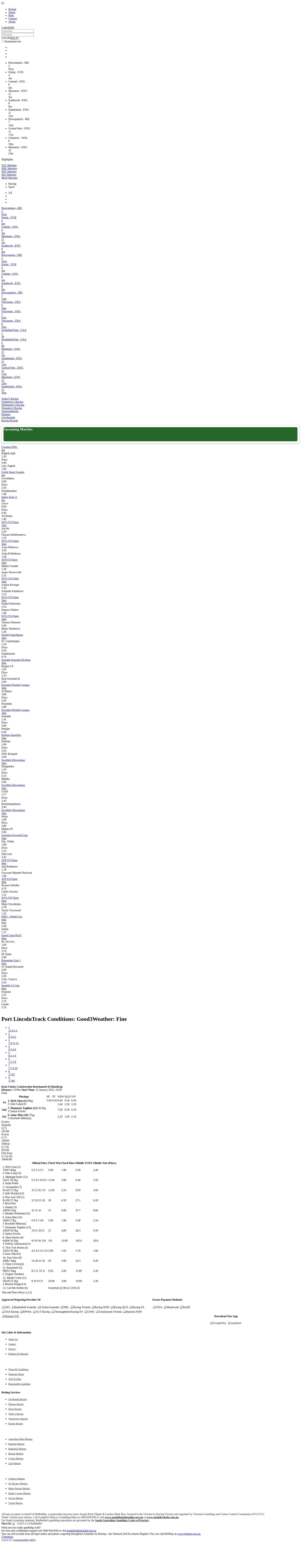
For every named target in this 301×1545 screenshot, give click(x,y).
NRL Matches (9, 168)
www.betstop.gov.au (189, 1533)
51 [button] (49, 1210)
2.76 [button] (3, 1001)
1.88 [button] (3, 706)
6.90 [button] (3, 506)
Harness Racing (16, 1404)
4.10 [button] (3, 775)
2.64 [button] (3, 625)
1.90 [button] (63, 1169)
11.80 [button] (79, 1270)
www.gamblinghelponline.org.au (124, 1517)
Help (11, 15)
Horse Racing (15, 1409)
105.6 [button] (79, 1240)
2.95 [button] (3, 700)
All (10, 192)
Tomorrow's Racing (12, 401)
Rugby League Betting (19, 1493)
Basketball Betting (17, 1448)
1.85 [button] (3, 669)
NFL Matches (9, 171)
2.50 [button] (95, 1180)
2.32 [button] (3, 575)
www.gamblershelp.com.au (163, 1517)
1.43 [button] (3, 769)
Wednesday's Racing (12, 404)
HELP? (14, 38)
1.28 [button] (3, 556)
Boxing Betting (15, 1453)
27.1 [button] (78, 1200)
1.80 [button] (95, 1250)
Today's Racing (9, 398)
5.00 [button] (50, 1169)
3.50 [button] (3, 487)
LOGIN (5, 38)
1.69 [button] (3, 744)
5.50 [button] (3, 587)
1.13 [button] (3, 594)
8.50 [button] (78, 1190)
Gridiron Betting (16, 1478)
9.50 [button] (50, 1270)
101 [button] (50, 1240)
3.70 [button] (3, 951)
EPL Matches (8, 174)
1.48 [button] (3, 494)
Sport (11, 186)
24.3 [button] (78, 1260)
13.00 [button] (64, 1240)
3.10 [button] (3, 675)
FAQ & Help (14, 1379)
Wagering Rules (16, 1374)
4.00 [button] (3, 512)
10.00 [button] (51, 1280)
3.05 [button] (3, 976)
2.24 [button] (3, 982)
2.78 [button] (3, 907)
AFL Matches (9, 165)
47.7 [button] (78, 1210)
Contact (12, 18)
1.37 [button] (3, 932)
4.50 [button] (3, 650)
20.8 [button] (95, 1240)
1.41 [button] (3, 719)
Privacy (12, 1349)
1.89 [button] (3, 844)
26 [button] (49, 1200)
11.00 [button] (51, 1180)
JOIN (11, 27)
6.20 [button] (95, 1200)
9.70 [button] (3, 656)
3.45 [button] (3, 800)
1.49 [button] (3, 612)
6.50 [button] (78, 1169)
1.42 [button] (3, 913)
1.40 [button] (3, 519)
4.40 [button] (3, 462)
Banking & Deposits (18, 1353)
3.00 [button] (63, 1180)
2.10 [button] (95, 1220)
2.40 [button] (95, 1169)
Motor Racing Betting (19, 1488)
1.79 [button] (3, 869)
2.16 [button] (3, 994)
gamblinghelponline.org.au (81, 1530)
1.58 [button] (3, 569)
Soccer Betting (15, 1498)
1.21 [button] (3, 894)
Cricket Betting (15, 1458)
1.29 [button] (3, 456)
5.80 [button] (3, 481)
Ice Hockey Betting (17, 1483)
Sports (11, 12)
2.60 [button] (95, 1190)
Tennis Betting (15, 1503)
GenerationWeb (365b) (24, 1540)
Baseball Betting (16, 1444)
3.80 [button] (3, 694)
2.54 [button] (3, 606)
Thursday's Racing (11, 408)
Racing (12, 9)
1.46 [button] (3, 631)
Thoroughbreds (9, 411)
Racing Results (9, 420)
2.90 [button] (3, 925)
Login (4, 27)
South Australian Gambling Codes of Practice (122, 1520)
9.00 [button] (63, 1210)
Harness (5, 414)
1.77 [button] (3, 794)
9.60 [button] (95, 1210)
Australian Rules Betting (20, 1439)
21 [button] (49, 1230)
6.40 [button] (3, 731)
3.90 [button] (3, 681)
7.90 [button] (3, 468)
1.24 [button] (3, 644)
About (11, 21)
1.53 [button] (3, 537)
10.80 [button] (79, 1280)
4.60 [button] (63, 1230)
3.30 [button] (95, 1270)
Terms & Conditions (18, 1369)
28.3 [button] (78, 1230)
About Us (13, 1339)
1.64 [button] (3, 944)
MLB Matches (9, 177)
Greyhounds (8, 417)
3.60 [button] (50, 1250)
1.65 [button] (63, 1250)
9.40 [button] (78, 1180)
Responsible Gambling (19, 1384)
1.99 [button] (3, 875)
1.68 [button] (3, 819)
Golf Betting (14, 1463)
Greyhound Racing (17, 1399)
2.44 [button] (3, 531)
